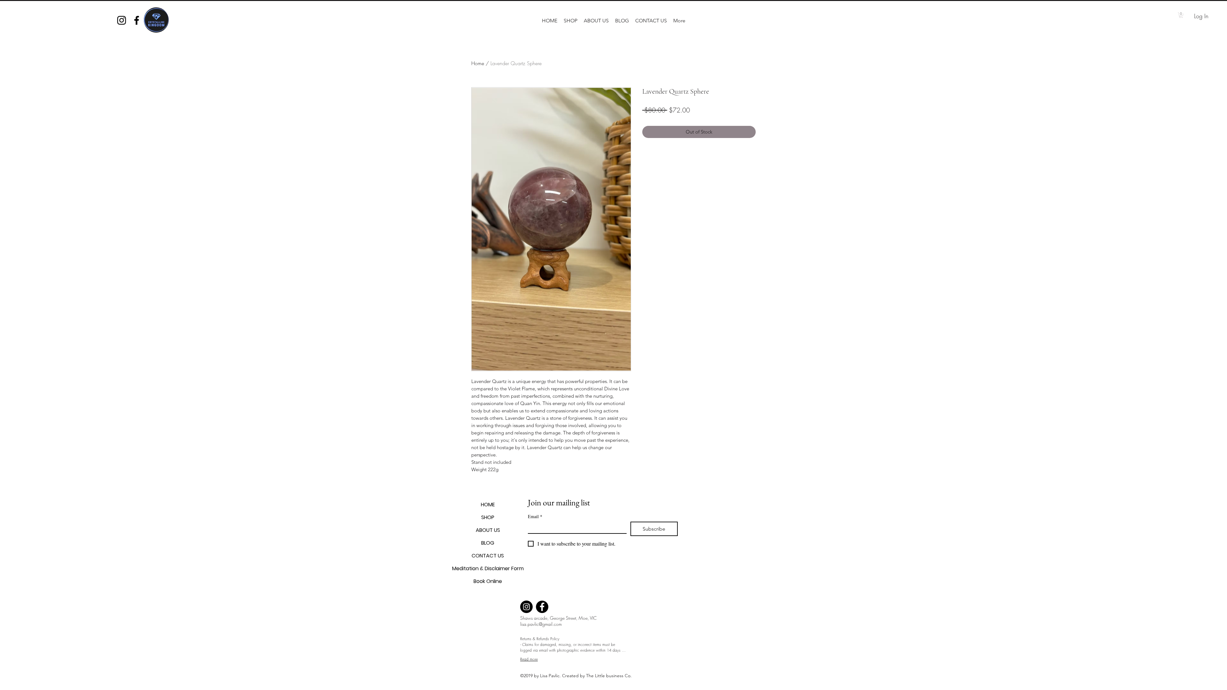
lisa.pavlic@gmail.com (541, 624)
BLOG (487, 543)
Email (535, 516)
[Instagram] (526, 607)
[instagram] (121, 20)
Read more (529, 659)
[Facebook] (542, 607)
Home (477, 63)
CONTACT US (488, 555)
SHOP (487, 517)
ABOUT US (488, 530)
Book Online (488, 581)
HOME (488, 504)
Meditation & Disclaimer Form (487, 568)
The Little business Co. (609, 675)
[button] (570, 20)
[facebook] (137, 20)
